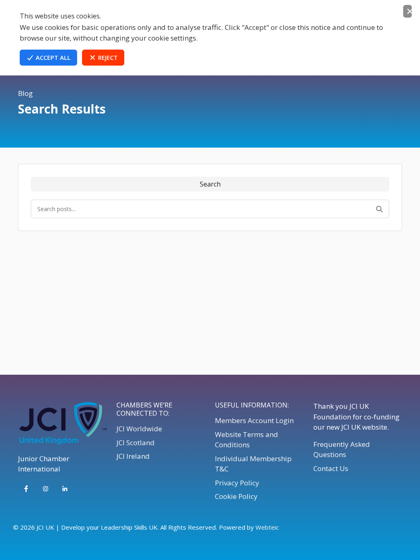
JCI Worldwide (139, 428)
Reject (107, 57)
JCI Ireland (133, 456)
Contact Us (330, 468)
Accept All (52, 57)
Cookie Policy (236, 496)
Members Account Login (254, 420)
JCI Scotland (135, 442)
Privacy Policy (237, 482)
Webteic (267, 527)
